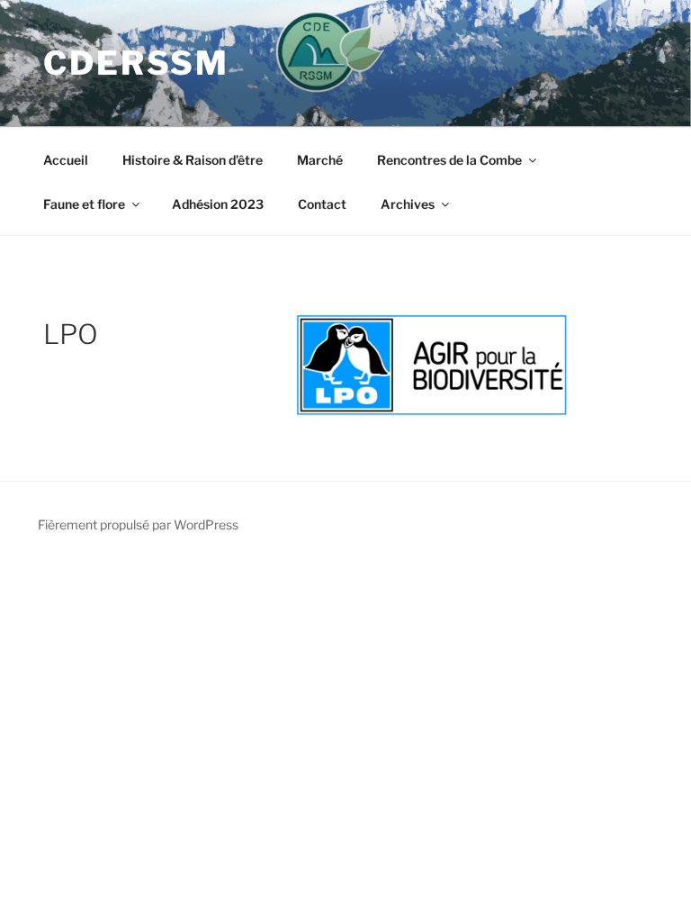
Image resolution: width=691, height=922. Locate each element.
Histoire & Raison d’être (192, 159)
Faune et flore (84, 204)
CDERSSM (136, 63)
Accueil (65, 159)
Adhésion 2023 (218, 204)
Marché (320, 159)
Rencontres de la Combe (449, 159)
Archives (408, 204)
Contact (322, 204)
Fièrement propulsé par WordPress (138, 524)
